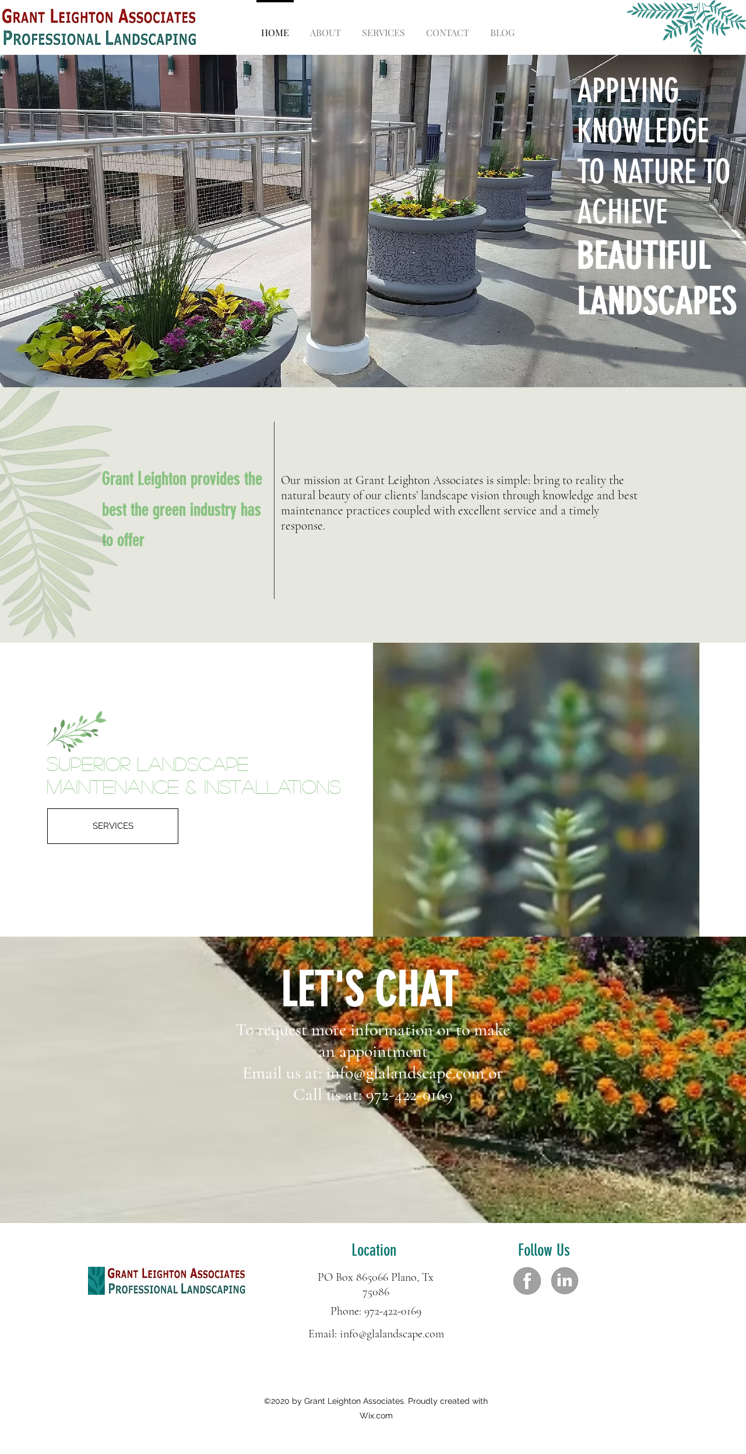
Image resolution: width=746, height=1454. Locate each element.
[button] (373, 222)
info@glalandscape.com (405, 1073)
